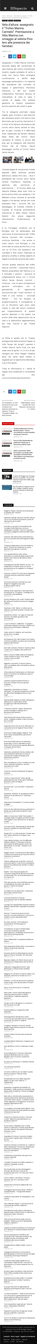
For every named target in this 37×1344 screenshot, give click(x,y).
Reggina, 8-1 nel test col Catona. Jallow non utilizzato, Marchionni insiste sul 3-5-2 (19, 974)
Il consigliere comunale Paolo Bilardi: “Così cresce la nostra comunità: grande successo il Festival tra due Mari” (19, 1110)
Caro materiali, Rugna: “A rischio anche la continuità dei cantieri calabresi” (18, 1204)
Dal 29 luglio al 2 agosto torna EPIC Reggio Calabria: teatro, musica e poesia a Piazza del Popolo (23, 489)
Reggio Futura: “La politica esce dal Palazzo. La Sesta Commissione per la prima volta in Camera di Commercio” (19, 854)
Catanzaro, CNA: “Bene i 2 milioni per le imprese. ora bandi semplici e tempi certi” (19, 609)
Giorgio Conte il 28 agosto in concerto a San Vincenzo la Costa (18, 1004)
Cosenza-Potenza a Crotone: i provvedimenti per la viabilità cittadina (17, 899)
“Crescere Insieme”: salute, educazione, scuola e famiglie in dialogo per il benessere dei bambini (18, 710)
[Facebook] (10, 56)
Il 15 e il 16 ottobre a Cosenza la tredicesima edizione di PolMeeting (19, 1319)
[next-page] (6, 464)
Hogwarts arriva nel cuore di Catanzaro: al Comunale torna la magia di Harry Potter (19, 727)
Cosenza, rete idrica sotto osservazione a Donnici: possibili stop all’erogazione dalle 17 (19, 538)
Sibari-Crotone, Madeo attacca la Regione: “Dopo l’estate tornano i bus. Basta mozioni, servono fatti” (19, 656)
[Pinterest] (19, 56)
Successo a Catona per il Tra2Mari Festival (19, 1062)
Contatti (7, 1336)
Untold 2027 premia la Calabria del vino (18, 1185)
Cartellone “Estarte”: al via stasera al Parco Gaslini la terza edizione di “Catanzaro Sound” (19, 795)
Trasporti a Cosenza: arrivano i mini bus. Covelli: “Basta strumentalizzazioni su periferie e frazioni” (18, 1119)
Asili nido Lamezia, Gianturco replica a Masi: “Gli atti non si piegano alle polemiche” (19, 649)
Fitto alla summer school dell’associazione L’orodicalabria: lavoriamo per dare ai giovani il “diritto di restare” (19, 884)
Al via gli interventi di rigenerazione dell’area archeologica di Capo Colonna (17, 1287)
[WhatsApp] (24, 56)
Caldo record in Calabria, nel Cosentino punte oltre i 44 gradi (18, 633)
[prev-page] (3, 464)
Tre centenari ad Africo (12, 1067)
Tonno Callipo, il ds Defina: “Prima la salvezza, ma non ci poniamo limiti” (17, 1179)
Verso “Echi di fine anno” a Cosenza (16, 987)
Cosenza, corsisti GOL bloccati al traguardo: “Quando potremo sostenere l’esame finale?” (19, 575)
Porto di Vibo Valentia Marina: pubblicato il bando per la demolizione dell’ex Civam (23, 442)
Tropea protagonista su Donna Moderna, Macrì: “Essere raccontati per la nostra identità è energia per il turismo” (18, 547)
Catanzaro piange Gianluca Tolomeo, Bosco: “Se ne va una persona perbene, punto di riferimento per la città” (19, 519)
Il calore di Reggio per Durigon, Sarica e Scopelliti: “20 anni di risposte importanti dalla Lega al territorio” (24, 478)
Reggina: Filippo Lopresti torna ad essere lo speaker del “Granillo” (18, 512)
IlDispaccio (7, 1339)
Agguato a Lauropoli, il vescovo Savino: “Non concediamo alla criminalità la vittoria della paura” (19, 665)
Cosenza (6, 1341)
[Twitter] (15, 56)
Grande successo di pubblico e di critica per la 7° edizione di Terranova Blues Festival (19, 1228)
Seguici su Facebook (28, 1336)
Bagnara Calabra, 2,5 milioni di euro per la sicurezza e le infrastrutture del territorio (18, 961)
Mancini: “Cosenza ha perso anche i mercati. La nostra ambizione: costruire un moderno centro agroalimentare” (19, 915)
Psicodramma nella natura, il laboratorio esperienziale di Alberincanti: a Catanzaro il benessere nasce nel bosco (19, 1212)
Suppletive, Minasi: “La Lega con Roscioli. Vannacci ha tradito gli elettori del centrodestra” (18, 616)
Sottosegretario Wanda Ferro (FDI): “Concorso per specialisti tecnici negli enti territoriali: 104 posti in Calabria (19, 1018)
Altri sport (9, 16)
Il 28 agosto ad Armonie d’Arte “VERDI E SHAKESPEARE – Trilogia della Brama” (18, 1191)
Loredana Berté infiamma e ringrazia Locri (19, 1041)
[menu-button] (5, 8)
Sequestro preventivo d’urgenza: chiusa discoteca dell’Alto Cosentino (18, 1312)
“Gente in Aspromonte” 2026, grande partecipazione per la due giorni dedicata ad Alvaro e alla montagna (18, 780)
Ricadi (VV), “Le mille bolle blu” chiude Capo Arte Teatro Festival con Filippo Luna (19, 834)
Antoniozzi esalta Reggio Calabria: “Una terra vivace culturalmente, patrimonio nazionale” (18, 734)
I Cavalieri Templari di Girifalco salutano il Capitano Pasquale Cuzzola (18, 1163)
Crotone (12, 1341)
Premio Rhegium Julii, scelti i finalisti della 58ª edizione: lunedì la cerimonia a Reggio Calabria (19, 601)
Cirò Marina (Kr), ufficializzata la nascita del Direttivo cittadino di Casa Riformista (19, 827)
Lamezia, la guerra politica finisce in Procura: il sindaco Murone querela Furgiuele (16, 682)
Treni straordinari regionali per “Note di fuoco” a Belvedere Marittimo (18, 1305)
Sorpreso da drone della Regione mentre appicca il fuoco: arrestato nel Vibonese (18, 954)
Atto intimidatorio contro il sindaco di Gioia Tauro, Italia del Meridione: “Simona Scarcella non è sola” (19, 764)
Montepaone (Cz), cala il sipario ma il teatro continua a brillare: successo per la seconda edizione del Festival (19, 641)
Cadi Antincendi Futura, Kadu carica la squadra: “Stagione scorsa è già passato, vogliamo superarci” (18, 1221)
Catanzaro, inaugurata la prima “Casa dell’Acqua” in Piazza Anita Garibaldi (17, 968)
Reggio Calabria (15, 1339)
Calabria (11, 20)
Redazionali (7, 470)
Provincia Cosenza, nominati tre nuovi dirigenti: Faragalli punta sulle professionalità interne (17, 583)
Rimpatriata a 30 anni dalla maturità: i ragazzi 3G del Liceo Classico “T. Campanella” (17, 1080)
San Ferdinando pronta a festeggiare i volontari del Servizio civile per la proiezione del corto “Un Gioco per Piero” (19, 1171)
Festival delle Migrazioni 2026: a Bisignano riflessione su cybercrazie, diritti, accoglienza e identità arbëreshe (19, 701)
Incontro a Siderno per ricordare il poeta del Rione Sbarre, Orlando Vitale (18, 1073)
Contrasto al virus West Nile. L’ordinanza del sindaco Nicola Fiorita (18, 892)
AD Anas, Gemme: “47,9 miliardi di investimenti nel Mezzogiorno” (16, 923)
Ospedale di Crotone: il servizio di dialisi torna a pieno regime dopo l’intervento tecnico (18, 1138)
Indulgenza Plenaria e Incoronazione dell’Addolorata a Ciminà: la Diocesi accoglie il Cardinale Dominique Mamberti (19, 1254)
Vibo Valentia (17, 20)
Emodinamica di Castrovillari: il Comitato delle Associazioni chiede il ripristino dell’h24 (18, 1280)
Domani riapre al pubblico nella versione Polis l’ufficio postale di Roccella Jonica (18, 1272)
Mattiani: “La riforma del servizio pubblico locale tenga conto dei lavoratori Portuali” (19, 981)
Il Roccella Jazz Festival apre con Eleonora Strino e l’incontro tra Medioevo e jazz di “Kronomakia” (19, 674)
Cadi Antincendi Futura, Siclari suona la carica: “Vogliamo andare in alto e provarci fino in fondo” (19, 719)
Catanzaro (25, 1339)
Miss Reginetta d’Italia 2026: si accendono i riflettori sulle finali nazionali (19, 947)
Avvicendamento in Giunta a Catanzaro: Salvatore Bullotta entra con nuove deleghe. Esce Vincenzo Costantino (18, 1055)
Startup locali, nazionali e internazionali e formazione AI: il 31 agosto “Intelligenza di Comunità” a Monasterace (19, 592)
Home (3, 16)
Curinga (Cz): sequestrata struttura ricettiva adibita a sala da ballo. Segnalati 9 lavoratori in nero (19, 906)
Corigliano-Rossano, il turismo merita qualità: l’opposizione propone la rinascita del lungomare (19, 1027)
